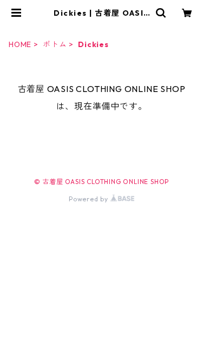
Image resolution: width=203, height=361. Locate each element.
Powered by (89, 199)
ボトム (55, 44)
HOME (20, 44)
